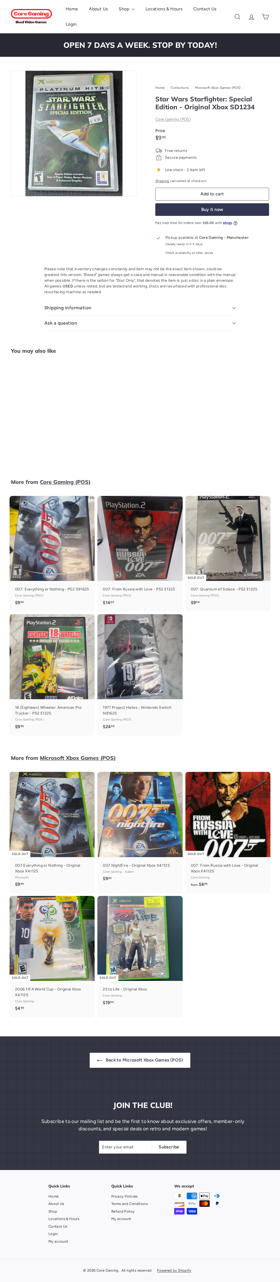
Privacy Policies (124, 1196)
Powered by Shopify (174, 1270)
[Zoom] (74, 133)
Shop (124, 8)
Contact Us (205, 8)
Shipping (162, 181)
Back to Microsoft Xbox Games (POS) (143, 1060)
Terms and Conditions (129, 1204)
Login (71, 24)
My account (58, 1241)
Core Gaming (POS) (173, 119)
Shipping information (68, 307)
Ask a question (60, 323)
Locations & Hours (163, 8)
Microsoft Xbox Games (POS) (217, 88)
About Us (98, 8)
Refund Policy (123, 1211)
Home (72, 8)
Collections (180, 88)
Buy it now (212, 209)
